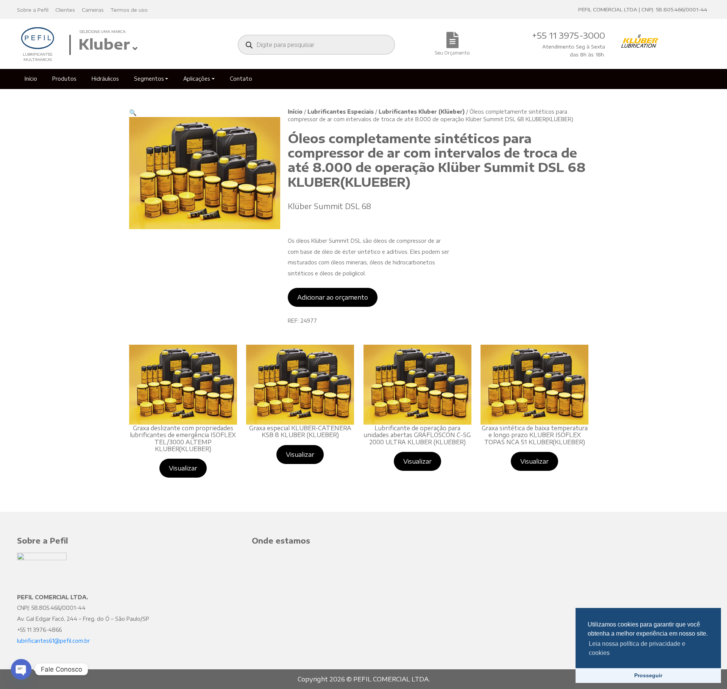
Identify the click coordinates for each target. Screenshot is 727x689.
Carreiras (93, 10)
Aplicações (196, 78)
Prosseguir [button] (648, 675)
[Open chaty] (21, 669)
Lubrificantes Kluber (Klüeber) (422, 111)
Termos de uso (129, 10)
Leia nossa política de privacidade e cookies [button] (637, 648)
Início (31, 78)
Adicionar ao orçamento (332, 297)
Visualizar (183, 468)
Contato (241, 78)
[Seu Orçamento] (452, 44)
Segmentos (149, 78)
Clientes (65, 10)
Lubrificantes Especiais (340, 111)
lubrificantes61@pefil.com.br (53, 640)
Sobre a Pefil (32, 10)
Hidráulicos (105, 78)
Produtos (64, 78)
